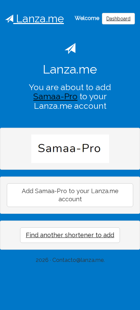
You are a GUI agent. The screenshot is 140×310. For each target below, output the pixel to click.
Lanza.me (38, 18)
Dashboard (118, 18)
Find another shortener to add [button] (70, 235)
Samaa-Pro (55, 96)
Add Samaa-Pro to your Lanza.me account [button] (70, 195)
